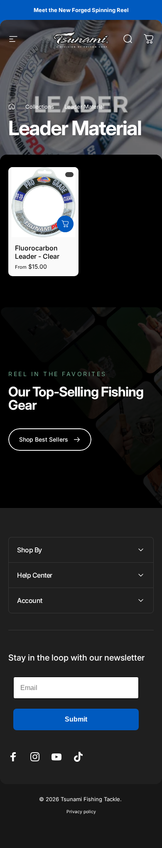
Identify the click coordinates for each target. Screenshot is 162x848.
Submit (76, 719)
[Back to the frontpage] (11, 106)
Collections (39, 106)
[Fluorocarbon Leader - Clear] (43, 202)
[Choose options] (65, 224)
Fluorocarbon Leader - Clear (37, 252)
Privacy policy (81, 811)
